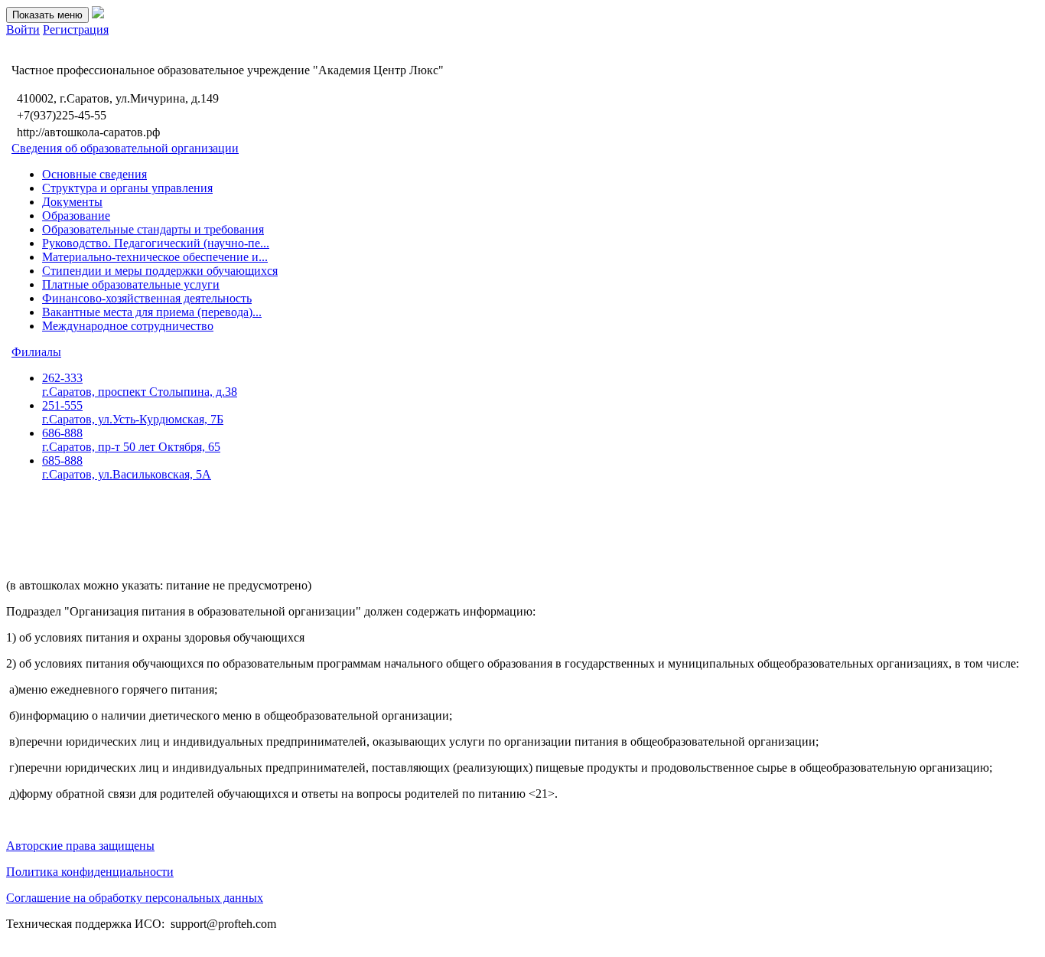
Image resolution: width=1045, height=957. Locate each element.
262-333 (139, 384)
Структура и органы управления (127, 187)
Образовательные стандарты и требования (153, 229)
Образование (76, 215)
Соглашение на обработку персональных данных (134, 897)
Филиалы (36, 351)
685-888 (126, 467)
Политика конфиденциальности (90, 871)
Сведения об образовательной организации (125, 148)
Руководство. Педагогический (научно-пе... (155, 243)
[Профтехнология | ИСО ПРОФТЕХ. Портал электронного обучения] (98, 14)
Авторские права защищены (80, 845)
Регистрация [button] (76, 29)
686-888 (131, 439)
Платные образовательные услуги (131, 284)
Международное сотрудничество (127, 325)
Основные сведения (94, 174)
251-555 (132, 412)
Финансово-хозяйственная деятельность (147, 298)
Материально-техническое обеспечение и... (155, 256)
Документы (72, 201)
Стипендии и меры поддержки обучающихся (160, 270)
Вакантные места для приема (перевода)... (152, 311)
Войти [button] (23, 29)
